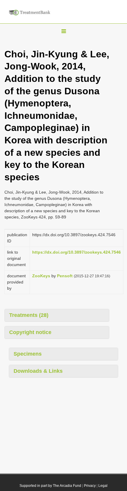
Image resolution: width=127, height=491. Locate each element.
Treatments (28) (28, 315)
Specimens (28, 354)
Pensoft (65, 275)
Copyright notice (30, 332)
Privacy (90, 486)
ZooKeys (41, 275)
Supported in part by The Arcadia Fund (50, 486)
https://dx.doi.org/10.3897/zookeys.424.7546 (76, 252)
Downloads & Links (38, 371)
